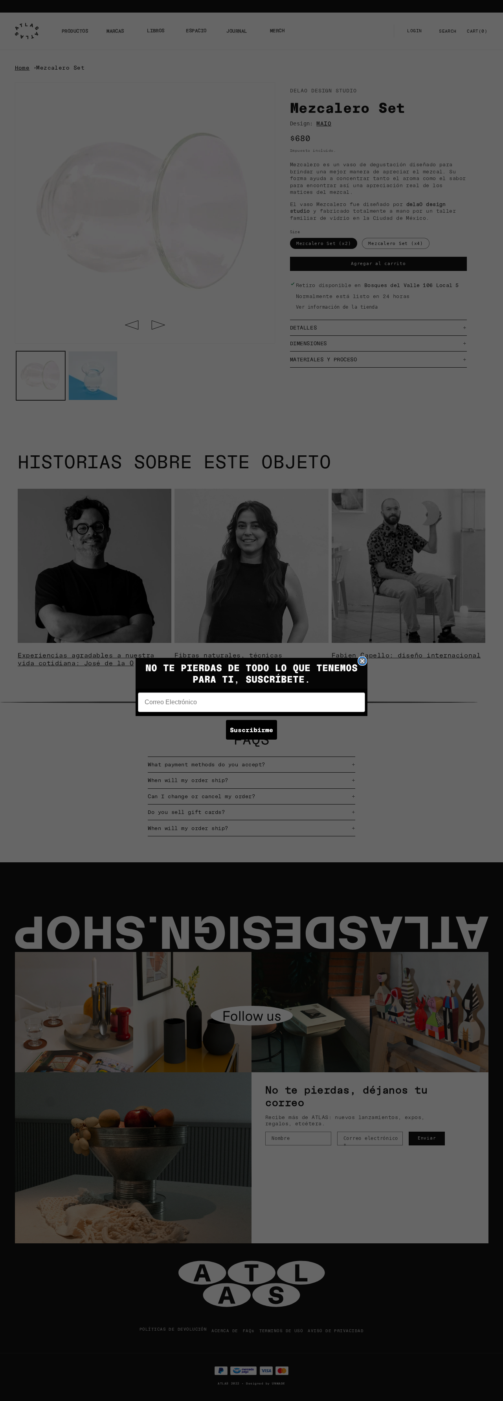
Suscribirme (251, 729)
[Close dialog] (362, 661)
